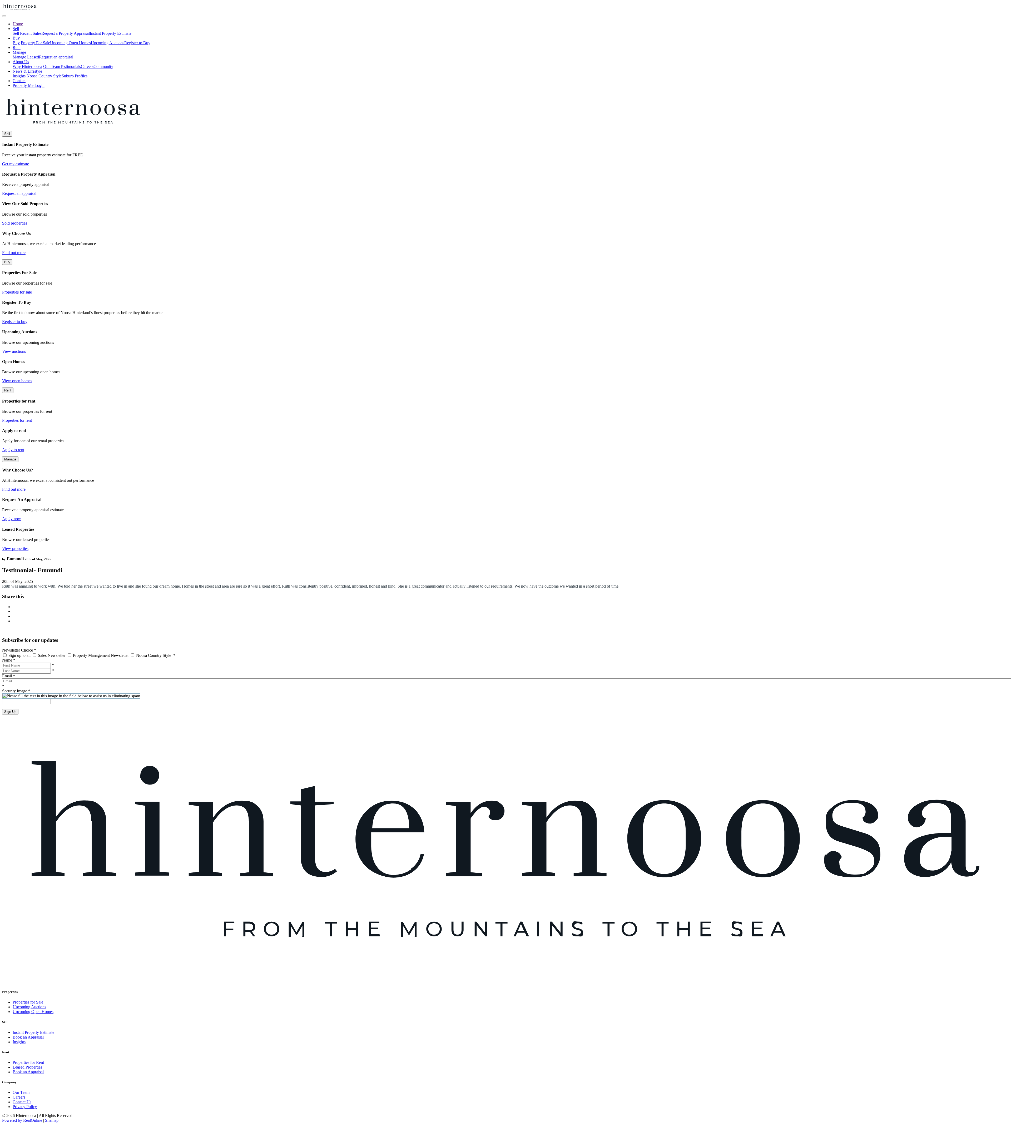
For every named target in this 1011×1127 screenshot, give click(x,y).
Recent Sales (30, 33)
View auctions (14, 351)
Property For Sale (35, 43)
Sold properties (14, 223)
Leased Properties (27, 1067)
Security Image (16, 691)
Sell (16, 33)
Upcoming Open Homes (70, 43)
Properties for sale (17, 292)
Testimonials (70, 66)
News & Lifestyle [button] (27, 71)
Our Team (51, 66)
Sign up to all (19, 655)
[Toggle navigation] (4, 16)
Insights (19, 76)
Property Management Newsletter (101, 655)
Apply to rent (13, 450)
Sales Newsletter (52, 655)
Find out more (14, 252)
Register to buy (14, 321)
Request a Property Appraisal (65, 33)
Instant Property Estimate (110, 33)
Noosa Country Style (44, 76)
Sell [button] (16, 28)
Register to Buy (137, 43)
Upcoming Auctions (107, 43)
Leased (33, 57)
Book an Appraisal (28, 1037)
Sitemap (51, 1120)
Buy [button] (16, 38)
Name (8, 660)
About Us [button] (21, 61)
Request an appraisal (56, 57)
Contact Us (22, 1102)
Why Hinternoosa (27, 66)
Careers (87, 66)
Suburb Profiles (74, 76)
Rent (17, 47)
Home (18, 24)
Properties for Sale (28, 1002)
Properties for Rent (28, 1062)
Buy (16, 43)
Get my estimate (15, 164)
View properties (15, 548)
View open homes (17, 381)
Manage (19, 57)
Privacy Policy (25, 1106)
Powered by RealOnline (22, 1120)
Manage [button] (19, 52)
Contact (19, 80)
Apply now (11, 519)
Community (103, 66)
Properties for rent (17, 420)
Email (8, 676)
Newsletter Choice (19, 650)
